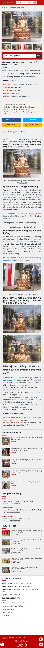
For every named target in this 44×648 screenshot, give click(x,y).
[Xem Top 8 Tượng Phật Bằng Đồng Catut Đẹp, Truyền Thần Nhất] (6, 560)
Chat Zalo (32, 120)
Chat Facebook (11, 120)
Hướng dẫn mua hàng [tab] (16, 132)
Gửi (38, 56)
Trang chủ (5, 7)
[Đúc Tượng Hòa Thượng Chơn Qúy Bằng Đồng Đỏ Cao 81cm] (6, 474)
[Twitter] (22, 645)
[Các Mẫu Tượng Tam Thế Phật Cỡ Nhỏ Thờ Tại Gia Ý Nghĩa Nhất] (6, 533)
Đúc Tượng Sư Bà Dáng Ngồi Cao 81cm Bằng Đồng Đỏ (26, 460)
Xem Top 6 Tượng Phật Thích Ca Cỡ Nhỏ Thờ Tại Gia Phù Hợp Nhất (26, 567)
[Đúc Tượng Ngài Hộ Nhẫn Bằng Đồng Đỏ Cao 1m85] (6, 485)
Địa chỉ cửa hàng (8, 612)
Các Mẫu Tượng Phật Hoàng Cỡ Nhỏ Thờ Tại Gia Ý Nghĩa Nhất (26, 549)
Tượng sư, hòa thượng (17, 7)
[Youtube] (26, 645)
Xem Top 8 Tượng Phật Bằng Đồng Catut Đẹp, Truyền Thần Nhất (26, 558)
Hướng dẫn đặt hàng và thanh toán (14, 603)
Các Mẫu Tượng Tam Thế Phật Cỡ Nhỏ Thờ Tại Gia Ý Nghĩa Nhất (26, 531)
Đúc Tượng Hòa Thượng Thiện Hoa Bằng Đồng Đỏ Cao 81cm (26, 438)
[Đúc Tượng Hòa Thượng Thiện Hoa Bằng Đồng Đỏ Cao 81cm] (6, 441)
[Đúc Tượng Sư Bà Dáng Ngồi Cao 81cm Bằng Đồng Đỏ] (6, 463)
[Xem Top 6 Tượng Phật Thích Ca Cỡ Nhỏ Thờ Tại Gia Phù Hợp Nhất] (6, 569)
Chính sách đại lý (8, 609)
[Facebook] (17, 645)
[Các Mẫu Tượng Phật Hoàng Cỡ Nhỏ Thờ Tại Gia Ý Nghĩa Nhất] (6, 551)
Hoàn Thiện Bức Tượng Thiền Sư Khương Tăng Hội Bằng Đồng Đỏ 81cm (26, 449)
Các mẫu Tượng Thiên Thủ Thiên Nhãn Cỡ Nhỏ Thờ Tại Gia (26, 540)
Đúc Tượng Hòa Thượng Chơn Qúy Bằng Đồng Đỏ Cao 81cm (26, 471)
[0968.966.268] (2, 645)
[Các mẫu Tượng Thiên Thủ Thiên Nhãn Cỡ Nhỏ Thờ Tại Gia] (6, 542)
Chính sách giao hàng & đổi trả (13, 606)
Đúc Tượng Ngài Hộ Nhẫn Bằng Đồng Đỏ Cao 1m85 (26, 482)
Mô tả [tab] (5, 132)
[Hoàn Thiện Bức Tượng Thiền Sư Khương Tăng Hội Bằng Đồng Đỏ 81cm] (6, 452)
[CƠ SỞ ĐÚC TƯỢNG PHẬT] (8, 3)
